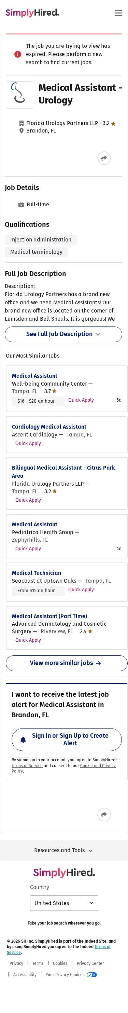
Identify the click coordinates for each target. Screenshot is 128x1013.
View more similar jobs (61, 663)
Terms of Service (27, 765)
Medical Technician (36, 573)
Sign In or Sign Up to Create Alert (70, 739)
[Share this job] (104, 158)
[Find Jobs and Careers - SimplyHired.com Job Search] (32, 13)
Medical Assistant (34, 376)
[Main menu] (118, 13)
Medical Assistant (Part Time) (49, 616)
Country (39, 887)
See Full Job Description (59, 334)
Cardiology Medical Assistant (49, 427)
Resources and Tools (59, 850)
